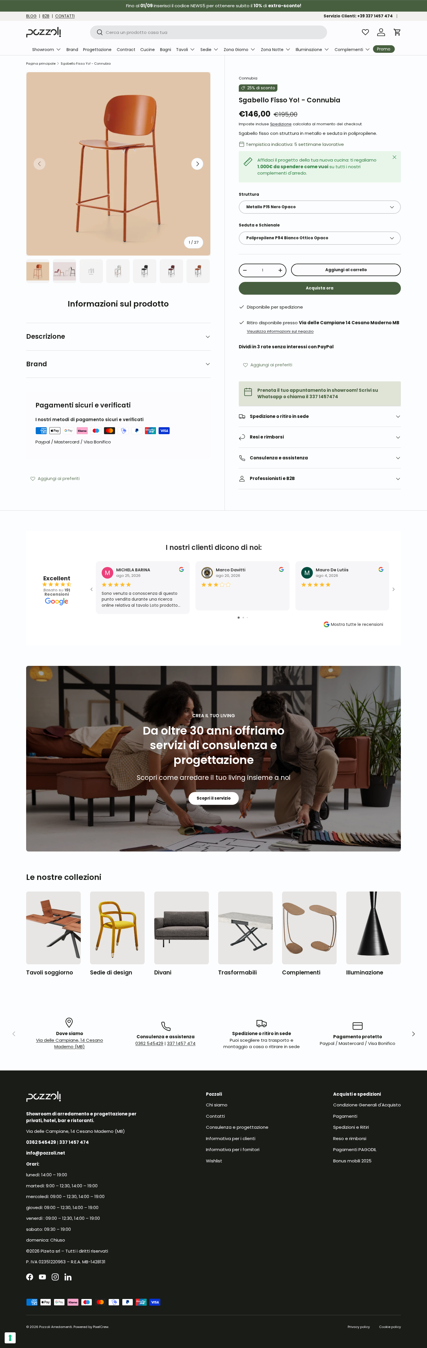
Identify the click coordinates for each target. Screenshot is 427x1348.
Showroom (43, 49)
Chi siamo (216, 1105)
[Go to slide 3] (247, 617)
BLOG (31, 16)
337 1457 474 (181, 1043)
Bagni (165, 49)
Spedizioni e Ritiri (351, 1127)
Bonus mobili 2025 (352, 1161)
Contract (126, 49)
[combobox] (208, 32)
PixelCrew (100, 1327)
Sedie (205, 49)
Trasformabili (237, 972)
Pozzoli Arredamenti (55, 1327)
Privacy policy (359, 1327)
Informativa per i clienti (230, 1138)
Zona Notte (272, 49)
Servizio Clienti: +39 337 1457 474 (358, 16)
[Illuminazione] (373, 928)
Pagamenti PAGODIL (354, 1149)
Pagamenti (345, 1116)
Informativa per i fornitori (232, 1149)
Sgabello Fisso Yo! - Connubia (86, 63)
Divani (162, 972)
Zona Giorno (236, 49)
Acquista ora (319, 288)
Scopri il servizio (214, 798)
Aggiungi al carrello (346, 270)
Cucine (147, 49)
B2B (45, 16)
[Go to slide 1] (239, 618)
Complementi (349, 49)
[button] (397, 32)
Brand (72, 49)
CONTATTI (65, 16)
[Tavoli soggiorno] (53, 928)
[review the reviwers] (181, 570)
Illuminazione (309, 49)
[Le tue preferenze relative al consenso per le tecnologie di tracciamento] (10, 1337)
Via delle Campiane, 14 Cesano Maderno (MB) (69, 1043)
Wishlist (214, 1161)
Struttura (249, 194)
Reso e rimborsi (349, 1138)
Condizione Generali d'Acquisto (367, 1105)
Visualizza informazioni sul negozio (280, 331)
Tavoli (182, 49)
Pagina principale (40, 63)
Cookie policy (390, 1327)
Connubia (248, 78)
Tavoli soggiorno (49, 972)
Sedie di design (111, 972)
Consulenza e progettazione (237, 1127)
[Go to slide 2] (243, 617)
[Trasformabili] (245, 928)
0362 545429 (149, 1043)
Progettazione (97, 49)
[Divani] (181, 928)
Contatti (215, 1116)
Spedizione (281, 124)
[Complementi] (309, 928)
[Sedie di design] (117, 928)
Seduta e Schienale (259, 225)
